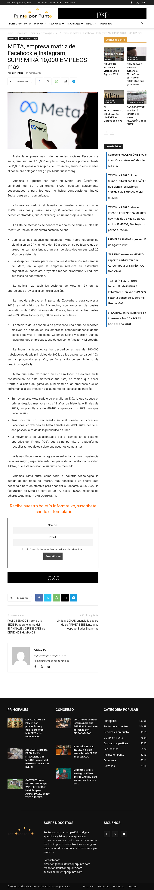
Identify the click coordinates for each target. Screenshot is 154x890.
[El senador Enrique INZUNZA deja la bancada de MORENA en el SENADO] (63, 750)
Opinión (39, 23)
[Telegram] (73, 81)
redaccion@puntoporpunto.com (63, 868)
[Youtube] (143, 2)
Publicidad (55, 2)
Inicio (10, 33)
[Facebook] (131, 2)
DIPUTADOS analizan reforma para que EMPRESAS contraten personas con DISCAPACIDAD (85, 726)
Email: (53, 537)
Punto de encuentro (133, 58)
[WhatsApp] (56, 81)
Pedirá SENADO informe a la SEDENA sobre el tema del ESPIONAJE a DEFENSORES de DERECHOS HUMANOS (26, 626)
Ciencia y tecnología (41, 33)
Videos (90, 23)
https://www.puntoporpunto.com (50, 655)
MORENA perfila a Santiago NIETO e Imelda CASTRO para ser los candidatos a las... (85, 777)
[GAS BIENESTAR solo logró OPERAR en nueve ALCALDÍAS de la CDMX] (137, 97)
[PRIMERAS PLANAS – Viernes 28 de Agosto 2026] (114, 54)
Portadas (109, 59)
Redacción (69, 2)
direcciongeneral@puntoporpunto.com (67, 864)
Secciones (55, 23)
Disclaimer (88, 886)
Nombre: (53, 525)
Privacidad (103, 886)
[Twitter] (137, 2)
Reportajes (73, 23)
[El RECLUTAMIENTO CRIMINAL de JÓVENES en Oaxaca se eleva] (114, 97)
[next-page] (112, 132)
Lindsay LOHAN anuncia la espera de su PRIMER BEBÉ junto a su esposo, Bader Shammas (77, 624)
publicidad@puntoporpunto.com (63, 872)
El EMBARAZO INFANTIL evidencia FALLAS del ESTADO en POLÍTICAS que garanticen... (135, 74)
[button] (141, 24)
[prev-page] (106, 132)
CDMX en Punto (135, 102)
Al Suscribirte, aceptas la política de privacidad (54, 549)
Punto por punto (20, 23)
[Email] (65, 81)
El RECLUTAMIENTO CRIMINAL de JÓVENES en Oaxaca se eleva (113, 114)
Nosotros (42, 2)
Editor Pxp (17, 72)
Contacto (132, 886)
